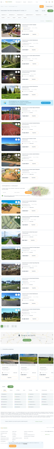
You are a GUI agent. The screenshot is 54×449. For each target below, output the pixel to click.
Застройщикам (3, 441)
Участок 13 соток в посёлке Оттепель (29, 138)
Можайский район (25, 279)
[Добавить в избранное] (19, 26)
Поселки (3, 386)
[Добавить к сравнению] (16, 26)
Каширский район (25, 155)
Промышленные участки (5, 439)
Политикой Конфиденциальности (9, 196)
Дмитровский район (25, 87)
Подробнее (34, 34)
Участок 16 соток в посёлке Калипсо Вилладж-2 (31, 169)
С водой (14, 17)
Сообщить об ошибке (38, 421)
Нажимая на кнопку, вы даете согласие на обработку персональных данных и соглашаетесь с (17, 196)
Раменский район (24, 367)
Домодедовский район (26, 72)
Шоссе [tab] (5, 390)
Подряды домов (3, 436)
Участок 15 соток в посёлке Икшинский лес (30, 86)
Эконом (19, 17)
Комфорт (25, 17)
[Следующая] (15, 326)
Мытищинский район (25, 170)
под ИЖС (3, 17)
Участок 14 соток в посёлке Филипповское (30, 40)
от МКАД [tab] (17, 390)
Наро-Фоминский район (26, 248)
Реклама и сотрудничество (28, 431)
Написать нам (47, 434)
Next (52, 390)
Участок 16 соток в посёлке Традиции (29, 24)
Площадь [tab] (30, 390)
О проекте (14, 436)
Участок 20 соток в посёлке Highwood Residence (31, 55)
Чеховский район (25, 41)
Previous (1, 390)
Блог (13, 441)
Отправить (28, 192)
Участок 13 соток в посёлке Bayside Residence (30, 278)
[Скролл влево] (3, 31)
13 (12, 326)
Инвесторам (14, 431)
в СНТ (8, 17)
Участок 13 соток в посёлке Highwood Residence (31, 107)
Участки (11, 386)
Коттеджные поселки (4, 431)
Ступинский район (25, 233)
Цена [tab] (24, 390)
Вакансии (13, 439)
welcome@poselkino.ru (49, 431)
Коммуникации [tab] (44, 390)
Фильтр (41, 6)
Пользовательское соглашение (29, 436)
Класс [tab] (37, 390)
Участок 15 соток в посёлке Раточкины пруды (30, 216)
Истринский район (25, 202)
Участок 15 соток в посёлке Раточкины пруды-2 (31, 247)
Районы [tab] (11, 390)
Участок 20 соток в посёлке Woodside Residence (31, 309)
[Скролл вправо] (19, 31)
